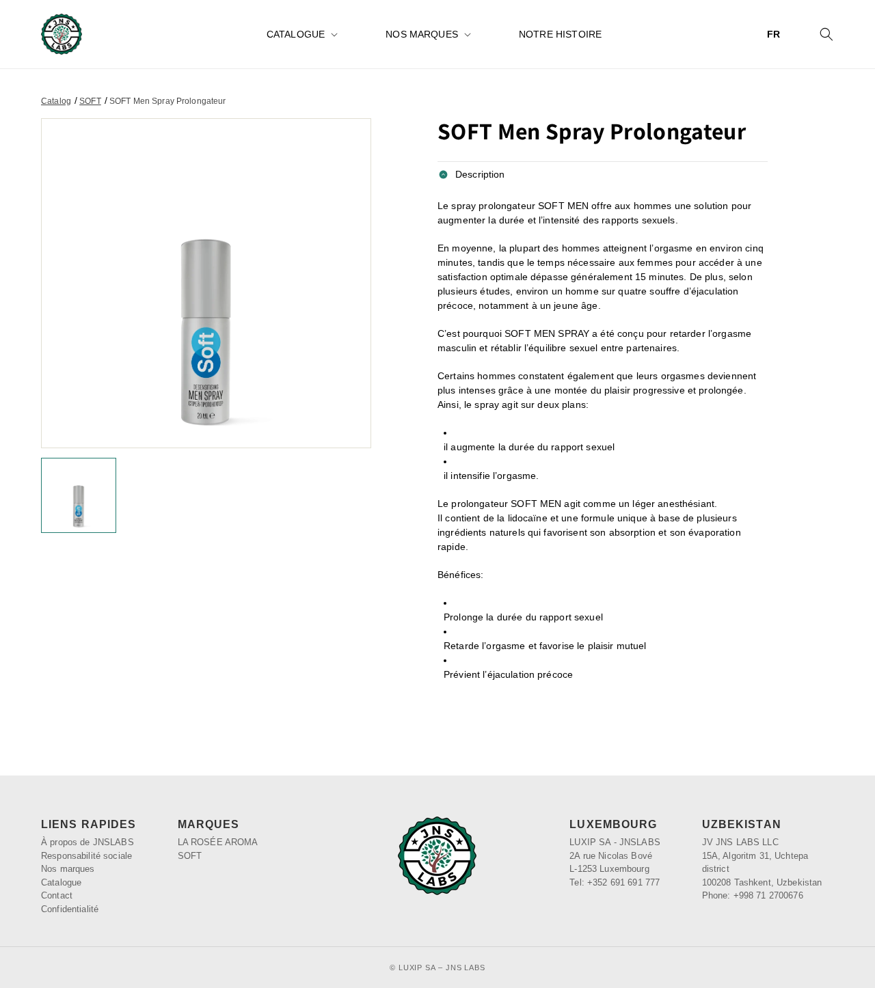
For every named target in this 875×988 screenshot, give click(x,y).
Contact (56, 895)
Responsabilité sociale (86, 856)
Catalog (56, 101)
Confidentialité (69, 909)
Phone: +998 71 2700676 (752, 895)
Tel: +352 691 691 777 (614, 882)
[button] (300, 34)
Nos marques (422, 34)
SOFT (90, 101)
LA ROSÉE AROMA (218, 842)
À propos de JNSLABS (87, 842)
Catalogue (296, 34)
